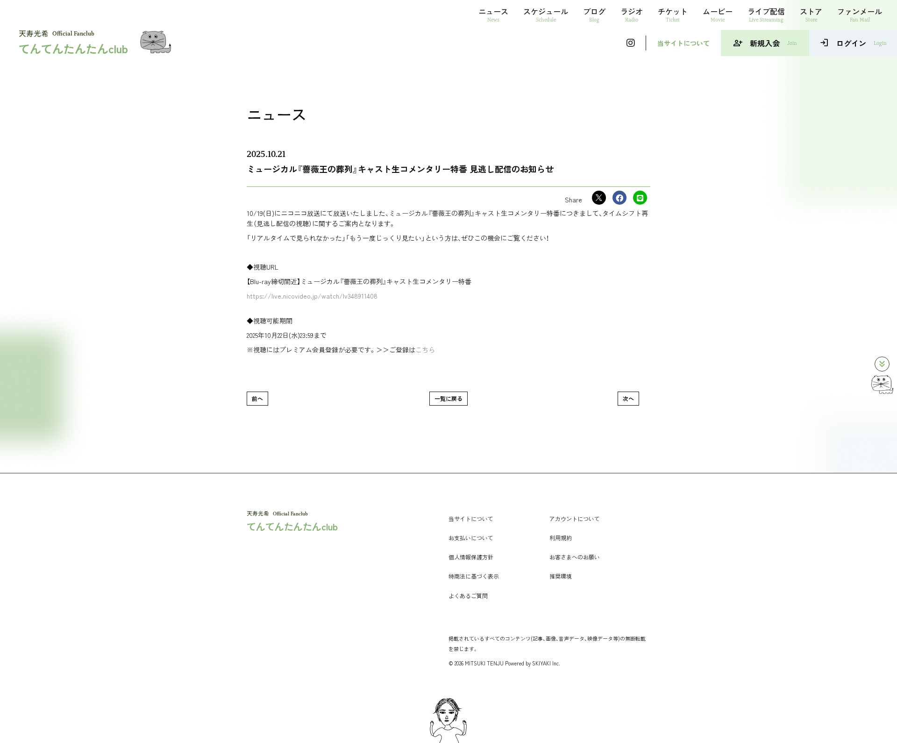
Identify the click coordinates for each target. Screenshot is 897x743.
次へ (628, 398)
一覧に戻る (448, 398)
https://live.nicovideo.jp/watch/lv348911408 (312, 295)
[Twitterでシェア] (599, 198)
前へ (257, 398)
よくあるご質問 (468, 596)
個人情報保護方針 (470, 557)
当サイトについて (683, 43)
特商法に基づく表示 (473, 576)
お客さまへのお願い (574, 557)
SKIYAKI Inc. (546, 663)
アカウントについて (574, 518)
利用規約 (560, 538)
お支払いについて (470, 538)
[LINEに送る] (640, 198)
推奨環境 (560, 576)
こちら (425, 349)
